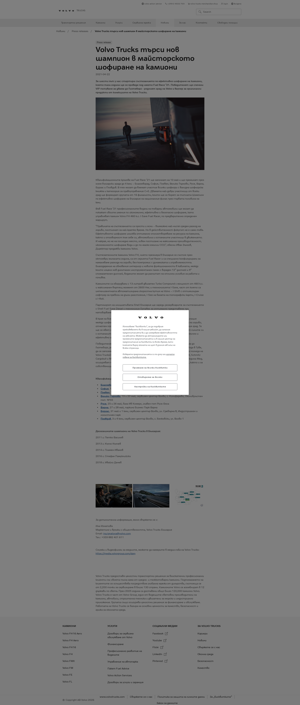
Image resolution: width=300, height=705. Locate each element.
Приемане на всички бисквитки (150, 368)
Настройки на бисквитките (150, 386)
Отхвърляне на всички (150, 377)
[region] (150, 352)
